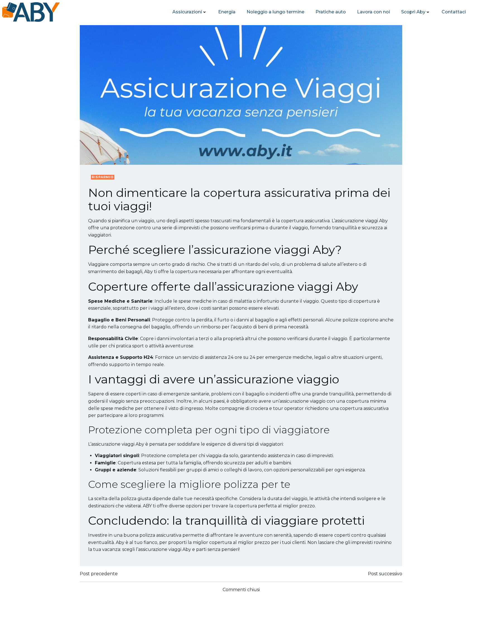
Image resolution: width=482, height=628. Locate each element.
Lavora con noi (373, 12)
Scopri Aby (413, 12)
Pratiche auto (330, 12)
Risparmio (103, 177)
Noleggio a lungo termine (275, 12)
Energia (226, 12)
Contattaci (454, 12)
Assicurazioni (187, 12)
